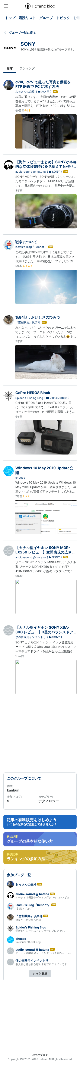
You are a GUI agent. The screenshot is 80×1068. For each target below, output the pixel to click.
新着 (10, 68)
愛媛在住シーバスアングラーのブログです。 (41, 930)
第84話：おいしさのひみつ (37, 317)
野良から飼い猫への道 (28, 919)
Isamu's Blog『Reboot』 (31, 247)
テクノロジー (48, 801)
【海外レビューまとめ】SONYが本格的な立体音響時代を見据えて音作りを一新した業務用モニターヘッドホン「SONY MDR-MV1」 (46, 169)
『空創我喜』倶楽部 (27, 322)
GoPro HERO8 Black (32, 393)
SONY (27, 44)
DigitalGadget (58, 397)
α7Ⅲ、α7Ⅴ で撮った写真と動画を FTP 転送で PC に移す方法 (43, 84)
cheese (20, 477)
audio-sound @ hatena (30, 171)
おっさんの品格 (25, 91)
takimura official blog (28, 942)
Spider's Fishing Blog (29, 398)
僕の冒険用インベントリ (30, 637)
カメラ (45, 91)
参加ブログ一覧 (19, 875)
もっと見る (40, 973)
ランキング (27, 68)
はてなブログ (40, 1054)
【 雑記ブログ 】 (25, 908)
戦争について (26, 242)
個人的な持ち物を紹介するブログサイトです (41, 964)
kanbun (13, 790)
